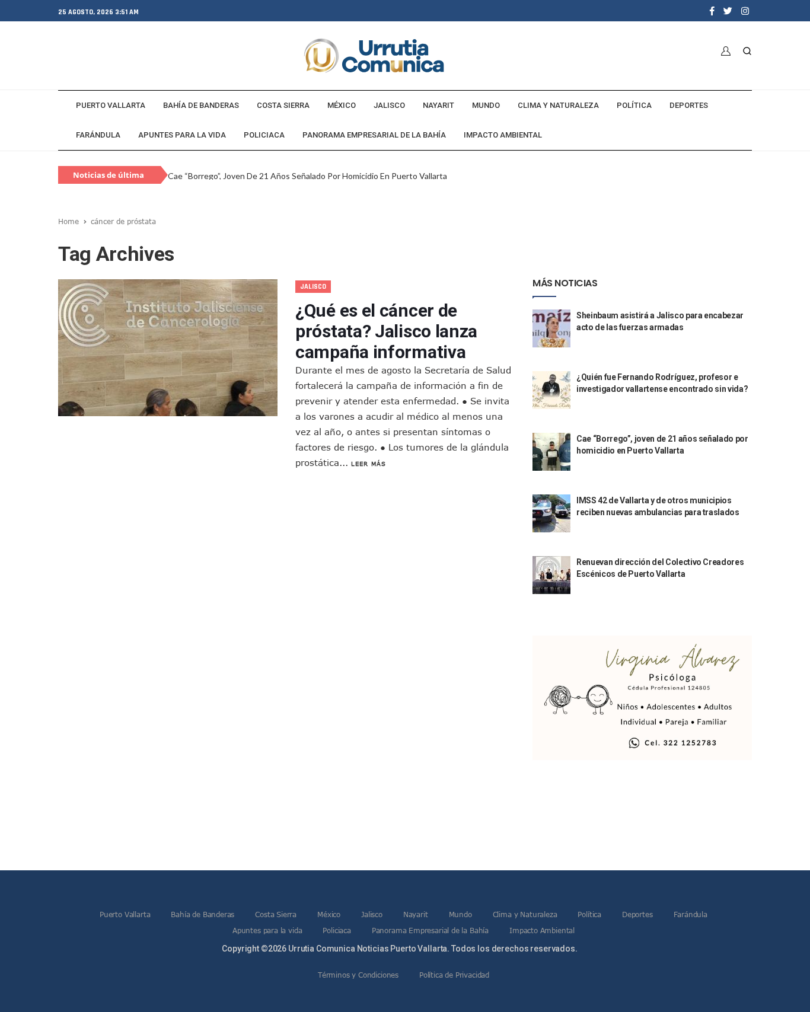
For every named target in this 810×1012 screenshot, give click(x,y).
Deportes (688, 105)
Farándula (98, 134)
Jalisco (389, 105)
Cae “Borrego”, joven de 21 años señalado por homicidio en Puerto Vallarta (307, 176)
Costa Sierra (283, 105)
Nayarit (438, 105)
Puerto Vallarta (110, 105)
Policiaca (264, 134)
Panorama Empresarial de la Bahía (374, 134)
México (341, 105)
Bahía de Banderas (201, 105)
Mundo (486, 105)
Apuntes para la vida (182, 134)
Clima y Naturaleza (558, 105)
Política (634, 105)
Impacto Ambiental (503, 134)
